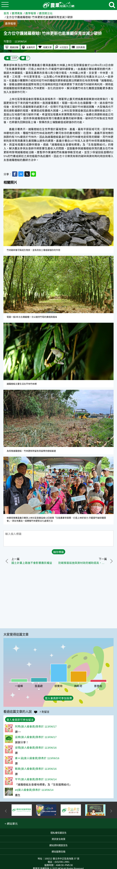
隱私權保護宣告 (58, 833)
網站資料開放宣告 (58, 845)
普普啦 (98, 686)
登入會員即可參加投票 (58, 698)
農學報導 (30, 13)
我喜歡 (39, 686)
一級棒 (19, 686)
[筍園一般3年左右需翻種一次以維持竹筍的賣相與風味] (58, 284)
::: (116, 11)
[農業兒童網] (71, 810)
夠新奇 (78, 686)
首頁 (6, 13)
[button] (11, 823)
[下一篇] (111, 561)
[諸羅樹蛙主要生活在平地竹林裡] (58, 351)
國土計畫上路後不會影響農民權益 (31, 562)
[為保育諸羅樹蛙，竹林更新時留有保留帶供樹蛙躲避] (58, 418)
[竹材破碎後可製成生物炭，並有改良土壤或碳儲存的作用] (58, 217)
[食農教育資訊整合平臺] (46, 810)
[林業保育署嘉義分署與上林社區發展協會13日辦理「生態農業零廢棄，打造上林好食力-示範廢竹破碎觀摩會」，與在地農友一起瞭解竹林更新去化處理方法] (58, 485)
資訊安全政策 (58, 839)
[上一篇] (7, 561)
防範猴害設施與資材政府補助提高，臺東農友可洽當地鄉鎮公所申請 (82, 562)
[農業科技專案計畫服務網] (22, 810)
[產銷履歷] (95, 810)
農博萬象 (17, 13)
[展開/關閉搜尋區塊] (112, 5)
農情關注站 (46, 13)
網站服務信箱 (58, 851)
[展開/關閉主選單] (5, 5)
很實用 (58, 686)
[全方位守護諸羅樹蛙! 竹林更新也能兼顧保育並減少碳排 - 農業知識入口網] (58, 5)
